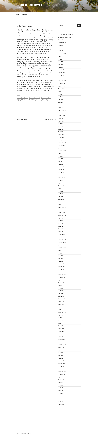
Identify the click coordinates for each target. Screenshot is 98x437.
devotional (22, 108)
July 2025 (60, 59)
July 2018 (60, 285)
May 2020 (60, 226)
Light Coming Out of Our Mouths (65, 34)
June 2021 (60, 191)
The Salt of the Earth (46, 97)
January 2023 (61, 140)
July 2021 (60, 188)
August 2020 (61, 218)
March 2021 (61, 199)
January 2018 (61, 301)
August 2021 (61, 185)
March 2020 (61, 231)
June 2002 (60, 393)
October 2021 (61, 180)
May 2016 (60, 355)
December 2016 (62, 336)
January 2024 (61, 107)
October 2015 (61, 374)
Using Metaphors (62, 42)
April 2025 (60, 67)
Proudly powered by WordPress (23, 433)
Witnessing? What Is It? (34, 97)
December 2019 (62, 239)
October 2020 (61, 212)
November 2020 (62, 210)
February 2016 (61, 363)
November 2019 (62, 242)
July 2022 (60, 156)
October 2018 (61, 277)
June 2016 (60, 352)
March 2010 (61, 390)
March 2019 (61, 264)
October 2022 (61, 148)
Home (17, 14)
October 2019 (61, 245)
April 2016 (60, 358)
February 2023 (61, 137)
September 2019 (62, 247)
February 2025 (61, 72)
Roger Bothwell (31, 5)
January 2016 (61, 366)
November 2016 (62, 339)
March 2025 (61, 69)
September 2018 (62, 280)
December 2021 (62, 175)
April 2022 (60, 164)
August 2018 (61, 282)
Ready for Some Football (22, 97)
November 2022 (62, 145)
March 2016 (61, 360)
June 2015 (60, 385)
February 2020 (61, 234)
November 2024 (62, 80)
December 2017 (62, 304)
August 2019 (61, 250)
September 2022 (62, 150)
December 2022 (62, 142)
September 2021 (62, 183)
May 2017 (60, 323)
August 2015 (61, 379)
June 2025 (60, 61)
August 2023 (61, 121)
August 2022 (61, 153)
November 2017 (62, 307)
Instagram (24, 14)
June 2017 (60, 320)
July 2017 (60, 317)
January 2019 (61, 269)
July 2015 (60, 382)
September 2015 (62, 377)
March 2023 (61, 134)
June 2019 (60, 255)
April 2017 (60, 325)
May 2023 (60, 129)
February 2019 (61, 266)
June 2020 (60, 223)
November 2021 (62, 177)
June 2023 (60, 126)
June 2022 (60, 158)
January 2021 (61, 204)
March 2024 (61, 102)
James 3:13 (60, 45)
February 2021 (61, 202)
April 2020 (60, 228)
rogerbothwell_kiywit (35, 23)
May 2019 (60, 258)
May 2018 (60, 290)
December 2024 (62, 78)
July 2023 (60, 123)
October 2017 (61, 309)
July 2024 (60, 91)
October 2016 (61, 342)
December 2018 (62, 272)
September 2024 (62, 86)
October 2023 (61, 115)
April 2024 (60, 99)
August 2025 (61, 56)
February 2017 (61, 331)
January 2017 (61, 334)
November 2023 (62, 113)
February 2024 (61, 105)
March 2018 (61, 296)
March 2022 (61, 167)
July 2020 (60, 220)
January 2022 (61, 172)
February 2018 (61, 299)
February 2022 (61, 169)
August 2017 (61, 315)
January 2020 (61, 237)
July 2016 (60, 350)
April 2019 (60, 261)
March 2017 (61, 328)
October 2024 (61, 83)
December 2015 (62, 369)
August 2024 (61, 88)
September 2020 (62, 215)
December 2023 (62, 110)
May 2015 (60, 387)
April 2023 (60, 131)
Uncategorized (61, 404)
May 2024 (60, 96)
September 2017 (62, 312)
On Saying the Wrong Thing (64, 37)
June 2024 (60, 94)
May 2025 (60, 64)
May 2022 (60, 161)
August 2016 (61, 347)
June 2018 (60, 288)
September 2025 (62, 53)
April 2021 (60, 196)
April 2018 (60, 293)
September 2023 (62, 118)
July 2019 (60, 253)
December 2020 (62, 207)
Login (17, 424)
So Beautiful (61, 39)
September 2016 (62, 344)
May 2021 (60, 193)
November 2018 (62, 274)
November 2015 (62, 371)
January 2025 (61, 75)
